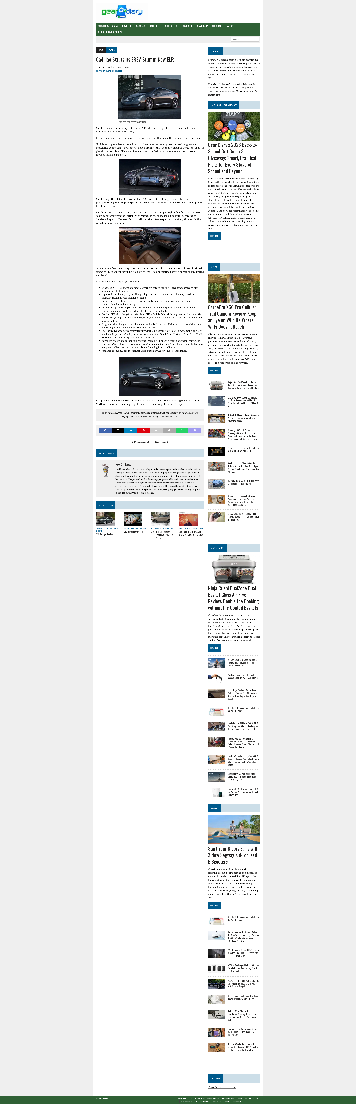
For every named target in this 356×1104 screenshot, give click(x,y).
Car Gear (140, 26)
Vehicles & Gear (138, 528)
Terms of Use (217, 1101)
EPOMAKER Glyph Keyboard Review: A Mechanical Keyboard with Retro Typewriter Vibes (243, 418)
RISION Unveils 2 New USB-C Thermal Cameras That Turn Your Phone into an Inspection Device (244, 953)
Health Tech (154, 26)
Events (127, 528)
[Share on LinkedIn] (130, 430)
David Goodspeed (114, 71)
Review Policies (213, 1098)
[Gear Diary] (122, 11)
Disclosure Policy (229, 1098)
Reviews (155, 528)
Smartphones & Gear (108, 26)
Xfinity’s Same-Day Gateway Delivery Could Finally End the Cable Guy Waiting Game (243, 1031)
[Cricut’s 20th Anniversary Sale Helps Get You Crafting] (216, 713)
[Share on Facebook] (105, 430)
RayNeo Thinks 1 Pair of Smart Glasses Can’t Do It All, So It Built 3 (243, 676)
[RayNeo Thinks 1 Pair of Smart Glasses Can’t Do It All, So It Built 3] (216, 681)
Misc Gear (217, 26)
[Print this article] (169, 430)
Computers (187, 26)
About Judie (182, 1098)
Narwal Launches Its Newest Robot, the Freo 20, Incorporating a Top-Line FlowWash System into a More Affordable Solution (243, 937)
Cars (119, 67)
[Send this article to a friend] (156, 430)
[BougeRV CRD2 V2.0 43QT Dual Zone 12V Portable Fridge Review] (216, 487)
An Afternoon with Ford (133, 531)
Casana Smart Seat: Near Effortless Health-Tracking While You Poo (243, 997)
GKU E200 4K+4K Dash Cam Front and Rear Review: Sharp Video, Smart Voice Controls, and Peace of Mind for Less (244, 402)
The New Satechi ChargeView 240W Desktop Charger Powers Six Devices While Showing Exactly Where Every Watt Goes (243, 760)
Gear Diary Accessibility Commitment (195, 1101)
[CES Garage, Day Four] (105, 524)
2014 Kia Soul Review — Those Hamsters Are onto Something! (162, 534)
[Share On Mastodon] (194, 430)
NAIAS (126, 67)
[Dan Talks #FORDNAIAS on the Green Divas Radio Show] (188, 524)
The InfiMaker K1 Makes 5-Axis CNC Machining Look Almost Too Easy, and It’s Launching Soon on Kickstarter (243, 726)
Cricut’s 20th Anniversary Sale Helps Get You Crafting (243, 709)
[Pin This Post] (143, 430)
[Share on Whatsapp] (182, 430)
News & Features (104, 528)
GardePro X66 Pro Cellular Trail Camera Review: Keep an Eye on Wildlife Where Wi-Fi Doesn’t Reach (232, 316)
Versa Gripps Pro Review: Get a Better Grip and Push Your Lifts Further (244, 449)
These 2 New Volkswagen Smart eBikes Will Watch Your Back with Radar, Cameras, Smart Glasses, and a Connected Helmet (243, 743)
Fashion (229, 26)
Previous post (141, 441)
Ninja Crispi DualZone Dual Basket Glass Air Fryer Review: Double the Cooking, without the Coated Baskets (243, 385)
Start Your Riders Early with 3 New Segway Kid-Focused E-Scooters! (233, 855)
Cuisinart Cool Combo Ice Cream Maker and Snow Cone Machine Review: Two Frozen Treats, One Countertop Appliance (241, 500)
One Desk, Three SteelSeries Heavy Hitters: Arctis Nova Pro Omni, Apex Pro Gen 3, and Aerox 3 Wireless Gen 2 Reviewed (243, 468)
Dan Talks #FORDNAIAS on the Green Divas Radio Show (191, 533)
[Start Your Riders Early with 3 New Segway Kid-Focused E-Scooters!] (234, 842)
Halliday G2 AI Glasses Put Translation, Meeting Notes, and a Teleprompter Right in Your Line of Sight (242, 1016)
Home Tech (127, 26)
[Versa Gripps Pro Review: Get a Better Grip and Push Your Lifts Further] (216, 453)
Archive (227, 1101)
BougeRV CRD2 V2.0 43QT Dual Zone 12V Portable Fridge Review (243, 482)
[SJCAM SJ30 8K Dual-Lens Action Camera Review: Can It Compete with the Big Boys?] (216, 519)
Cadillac (110, 67)
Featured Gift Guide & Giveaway (224, 104)
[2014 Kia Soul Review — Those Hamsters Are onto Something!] (160, 524)
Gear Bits (183, 528)
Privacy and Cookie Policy (248, 1098)
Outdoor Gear (171, 26)
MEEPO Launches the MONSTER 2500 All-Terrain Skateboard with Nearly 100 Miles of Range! (243, 983)
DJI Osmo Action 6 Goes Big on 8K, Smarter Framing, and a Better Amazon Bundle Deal (242, 662)
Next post (160, 441)
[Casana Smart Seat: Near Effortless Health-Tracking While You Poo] (216, 1002)
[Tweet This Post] (118, 430)
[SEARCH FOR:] (245, 39)
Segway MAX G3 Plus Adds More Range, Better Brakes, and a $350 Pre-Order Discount (242, 776)
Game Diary (202, 26)
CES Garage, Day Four (105, 534)
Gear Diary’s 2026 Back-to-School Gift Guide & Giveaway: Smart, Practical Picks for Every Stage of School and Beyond (232, 157)
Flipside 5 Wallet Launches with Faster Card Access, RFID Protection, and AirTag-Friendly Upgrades (243, 1047)
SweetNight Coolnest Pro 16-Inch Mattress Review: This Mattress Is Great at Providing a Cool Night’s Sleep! (242, 695)
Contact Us (237, 1101)
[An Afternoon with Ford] (133, 524)
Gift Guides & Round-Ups (110, 32)
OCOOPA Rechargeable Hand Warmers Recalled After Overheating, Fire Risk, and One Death (244, 968)
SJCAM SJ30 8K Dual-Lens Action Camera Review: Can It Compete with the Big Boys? (243, 516)
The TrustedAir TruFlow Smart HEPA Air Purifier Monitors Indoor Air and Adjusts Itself (243, 792)
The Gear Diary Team (197, 1098)
